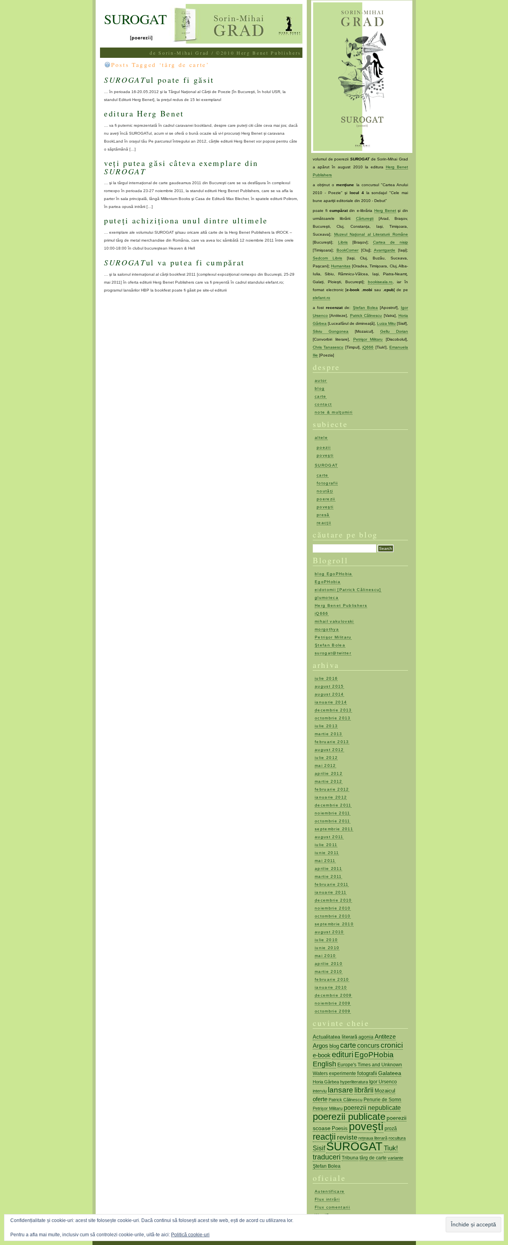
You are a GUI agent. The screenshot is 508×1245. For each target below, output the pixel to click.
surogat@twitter (333, 653)
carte (321, 396)
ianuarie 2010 (331, 987)
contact (323, 404)
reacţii (324, 522)
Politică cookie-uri (190, 1234)
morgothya (327, 629)
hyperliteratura (354, 1081)
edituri (342, 1054)
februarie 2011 (332, 884)
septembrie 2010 (334, 924)
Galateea (389, 1073)
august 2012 (329, 749)
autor (321, 380)
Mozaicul (385, 1091)
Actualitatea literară (335, 1037)
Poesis (340, 1128)
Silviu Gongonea (330, 331)
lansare (340, 1090)
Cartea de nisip (390, 242)
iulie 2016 (326, 678)
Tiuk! (391, 1148)
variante (395, 1157)
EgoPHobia (328, 582)
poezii (324, 447)
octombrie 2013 (333, 718)
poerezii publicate (349, 1117)
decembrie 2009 (333, 995)
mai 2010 (325, 955)
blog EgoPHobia (333, 574)
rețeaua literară (372, 1138)
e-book (322, 1055)
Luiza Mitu (386, 323)
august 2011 (329, 837)
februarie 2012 (332, 789)
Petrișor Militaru (328, 1108)
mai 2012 (325, 765)
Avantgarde (384, 250)
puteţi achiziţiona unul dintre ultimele (186, 220)
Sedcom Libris (327, 258)
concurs (368, 1045)
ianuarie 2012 (331, 797)
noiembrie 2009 (333, 1003)
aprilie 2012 (329, 773)
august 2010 (329, 932)
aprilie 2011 (328, 868)
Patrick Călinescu (366, 315)
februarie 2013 (332, 742)
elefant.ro (321, 298)
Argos (320, 1045)
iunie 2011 (327, 852)
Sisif (319, 1148)
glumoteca (327, 597)
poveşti (325, 455)
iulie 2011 (326, 845)
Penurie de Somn (382, 1099)
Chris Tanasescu (328, 347)
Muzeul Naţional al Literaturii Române (371, 234)
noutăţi (325, 491)
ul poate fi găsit (159, 79)
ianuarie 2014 (331, 702)
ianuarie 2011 (330, 892)
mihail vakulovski (334, 621)
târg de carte (373, 1158)
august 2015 (329, 686)
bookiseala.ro (380, 282)
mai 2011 (325, 860)
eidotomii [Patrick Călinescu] (348, 589)
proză (391, 1128)
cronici (392, 1045)
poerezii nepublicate (372, 1107)
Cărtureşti (364, 218)
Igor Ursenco (383, 1082)
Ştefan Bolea (365, 307)
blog (320, 388)
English (324, 1064)
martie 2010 (329, 971)
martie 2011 (328, 876)
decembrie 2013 (333, 710)
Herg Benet (385, 210)
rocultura (397, 1138)
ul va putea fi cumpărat (174, 262)
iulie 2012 (326, 757)
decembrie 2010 (333, 900)
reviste (347, 1137)
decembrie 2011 (333, 805)
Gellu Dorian (394, 331)
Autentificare (329, 1191)
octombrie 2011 (332, 821)
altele (321, 437)
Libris (343, 242)
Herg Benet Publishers (341, 605)
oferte (320, 1099)
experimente (342, 1073)
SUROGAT (135, 19)
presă (323, 515)
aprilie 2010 (329, 963)
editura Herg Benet (144, 113)
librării (363, 1090)
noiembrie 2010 (333, 908)
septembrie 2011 (334, 829)
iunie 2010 (327, 948)
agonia (365, 1036)
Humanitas (340, 266)
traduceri (327, 1157)
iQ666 (367, 347)
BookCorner (347, 250)
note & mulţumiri (333, 412)
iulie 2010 (326, 940)
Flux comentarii (332, 1207)
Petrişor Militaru (368, 339)
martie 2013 (329, 734)
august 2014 (329, 694)
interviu (320, 1091)
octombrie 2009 (333, 1011)
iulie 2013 (326, 726)
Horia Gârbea (326, 1081)
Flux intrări (327, 1199)
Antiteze (385, 1036)
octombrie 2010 (333, 916)
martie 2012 (329, 781)
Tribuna (350, 1158)
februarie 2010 (332, 979)
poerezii (326, 499)
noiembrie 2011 (332, 813)
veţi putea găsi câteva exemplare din (181, 167)
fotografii (327, 483)
